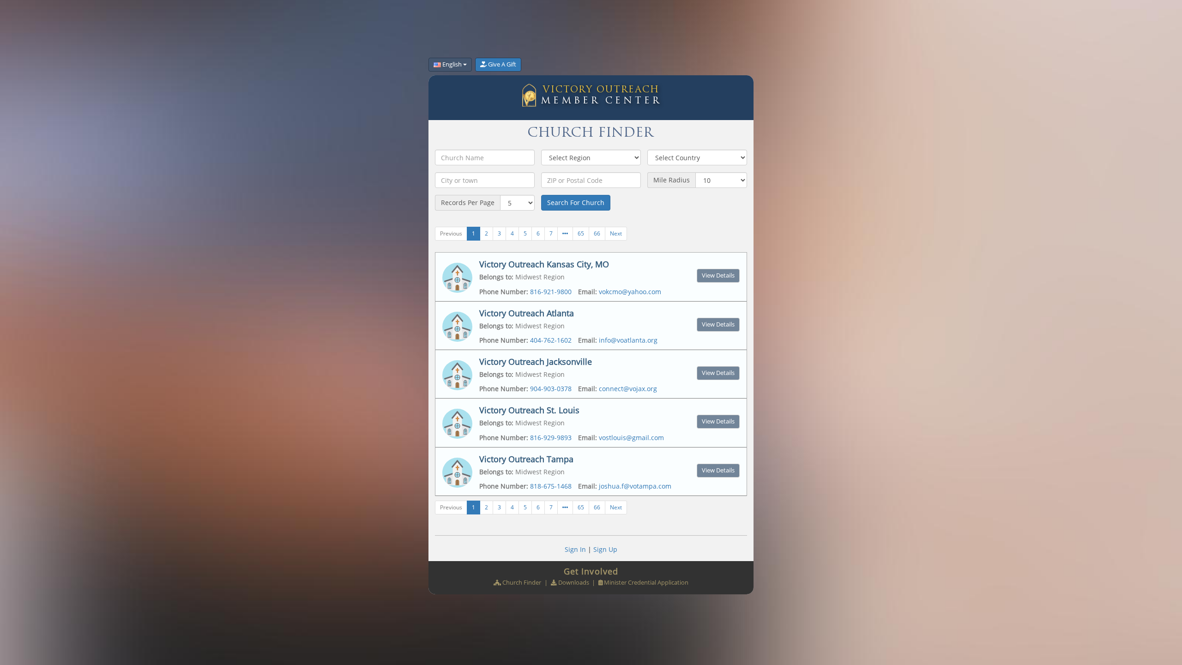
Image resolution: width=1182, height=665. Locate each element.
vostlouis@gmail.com (631, 437)
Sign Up (605, 549)
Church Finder (521, 582)
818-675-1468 (551, 486)
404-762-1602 (551, 340)
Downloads (573, 582)
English (452, 64)
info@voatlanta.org (628, 340)
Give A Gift (502, 64)
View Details (718, 275)
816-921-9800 (551, 291)
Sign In (575, 549)
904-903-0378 (551, 388)
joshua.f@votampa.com (635, 486)
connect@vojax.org (628, 388)
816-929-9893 (551, 437)
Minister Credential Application (646, 582)
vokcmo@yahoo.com (630, 291)
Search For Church (575, 202)
